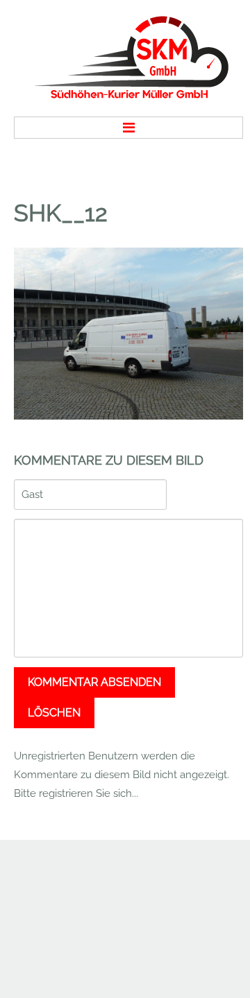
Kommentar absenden (94, 682)
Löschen (54, 712)
